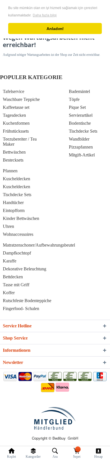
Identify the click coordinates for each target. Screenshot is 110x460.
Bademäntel (79, 91)
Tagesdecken (14, 115)
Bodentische (80, 123)
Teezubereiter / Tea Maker (20, 142)
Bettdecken (13, 276)
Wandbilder (79, 139)
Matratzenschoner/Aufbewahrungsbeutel (39, 245)
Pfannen (10, 170)
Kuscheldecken (16, 178)
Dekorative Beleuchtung (24, 268)
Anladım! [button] (55, 28)
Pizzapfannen (81, 147)
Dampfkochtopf (17, 253)
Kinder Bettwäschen (21, 218)
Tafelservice (13, 91)
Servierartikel (81, 115)
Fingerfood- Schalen (21, 308)
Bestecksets (13, 160)
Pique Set (77, 107)
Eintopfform (14, 210)
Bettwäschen (14, 152)
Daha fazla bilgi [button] (45, 15)
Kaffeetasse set (16, 107)
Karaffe (9, 260)
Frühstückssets (16, 131)
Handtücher (13, 202)
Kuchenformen (16, 123)
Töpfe (74, 99)
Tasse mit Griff (16, 284)
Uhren (8, 226)
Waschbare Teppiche (21, 99)
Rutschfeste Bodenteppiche (27, 300)
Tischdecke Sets (83, 131)
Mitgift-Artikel (82, 154)
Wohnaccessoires (18, 234)
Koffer (9, 292)
